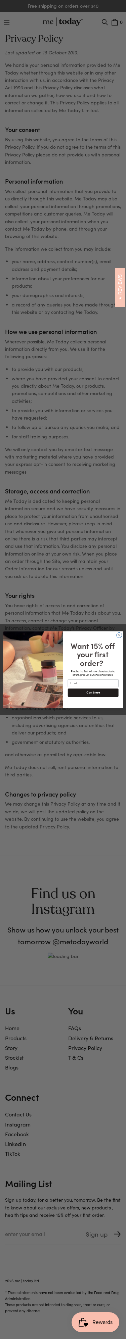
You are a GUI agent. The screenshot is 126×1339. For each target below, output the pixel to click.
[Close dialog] (119, 635)
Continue (93, 692)
